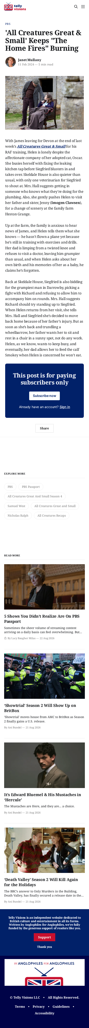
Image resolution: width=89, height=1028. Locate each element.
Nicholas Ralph (18, 515)
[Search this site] (76, 6)
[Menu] (83, 6)
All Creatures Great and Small (55, 506)
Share (44, 428)
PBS (7, 24)
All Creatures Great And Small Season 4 (35, 496)
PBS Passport (31, 487)
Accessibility (44, 1013)
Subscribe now (44, 396)
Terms (20, 1006)
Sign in (65, 407)
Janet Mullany (29, 60)
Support (44, 937)
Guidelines (61, 1006)
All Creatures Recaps (51, 515)
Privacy (39, 1006)
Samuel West (16, 506)
